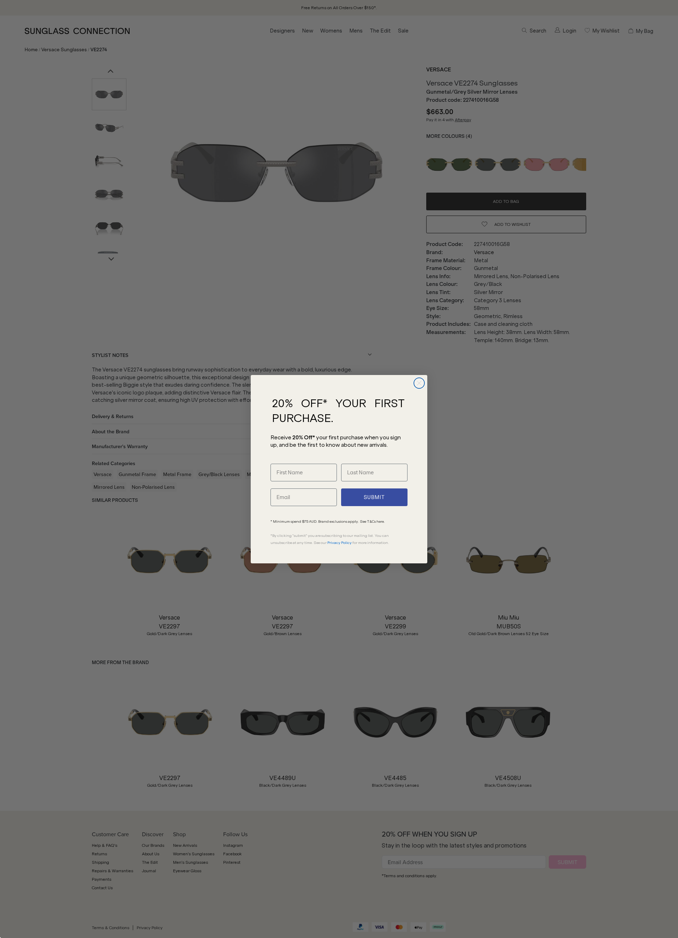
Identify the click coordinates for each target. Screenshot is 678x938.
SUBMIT (374, 497)
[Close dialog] (419, 383)
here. (380, 521)
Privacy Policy (339, 542)
